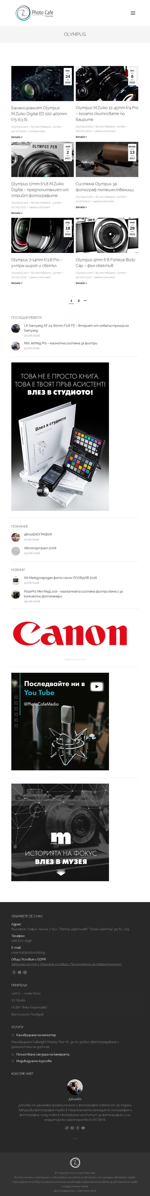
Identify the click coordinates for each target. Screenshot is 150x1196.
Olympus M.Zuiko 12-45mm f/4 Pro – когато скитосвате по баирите (107, 113)
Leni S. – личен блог (26, 993)
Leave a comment (105, 131)
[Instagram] (83, 1128)
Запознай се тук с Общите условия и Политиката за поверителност (66, 964)
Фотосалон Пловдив (27, 1014)
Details (16, 137)
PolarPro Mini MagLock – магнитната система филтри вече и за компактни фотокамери (73, 594)
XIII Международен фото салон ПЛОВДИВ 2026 (60, 578)
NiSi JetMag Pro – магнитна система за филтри (60, 343)
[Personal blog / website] (66, 1128)
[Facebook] (77, 1128)
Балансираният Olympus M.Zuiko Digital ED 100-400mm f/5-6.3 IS (39, 114)
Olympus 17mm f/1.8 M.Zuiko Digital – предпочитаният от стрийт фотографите (40, 190)
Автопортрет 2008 (40, 548)
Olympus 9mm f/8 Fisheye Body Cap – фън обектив (105, 262)
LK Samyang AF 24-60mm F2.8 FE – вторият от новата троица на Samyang (76, 328)
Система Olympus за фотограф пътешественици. (105, 187)
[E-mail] (72, 1128)
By (46, 126)
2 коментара (37, 131)
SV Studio (18, 1000)
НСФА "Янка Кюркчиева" (29, 1007)
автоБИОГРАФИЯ (38, 534)
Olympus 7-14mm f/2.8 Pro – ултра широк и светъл (37, 262)
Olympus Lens (19, 126)
